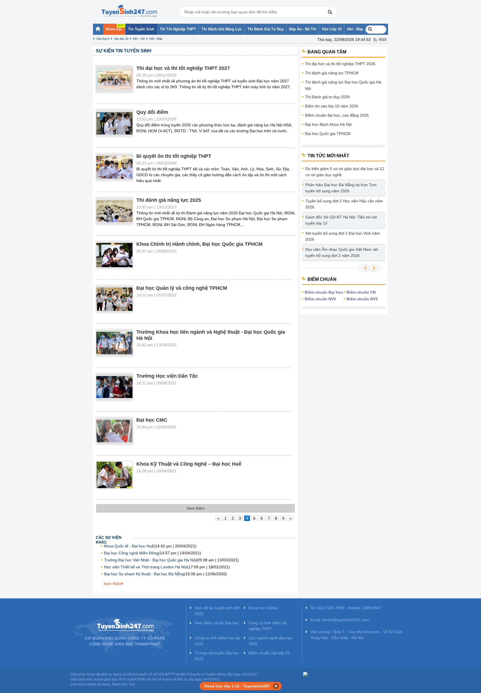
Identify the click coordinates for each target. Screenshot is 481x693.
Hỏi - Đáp (155, 38)
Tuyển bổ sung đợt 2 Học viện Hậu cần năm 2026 (344, 204)
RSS (383, 39)
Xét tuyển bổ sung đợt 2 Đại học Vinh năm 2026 (342, 236)
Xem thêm (113, 583)
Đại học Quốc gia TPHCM (327, 133)
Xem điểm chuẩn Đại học (217, 623)
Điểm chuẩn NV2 (320, 299)
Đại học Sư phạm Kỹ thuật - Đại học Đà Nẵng (144, 574)
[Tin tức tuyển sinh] (129, 11)
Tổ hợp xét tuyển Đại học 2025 (217, 656)
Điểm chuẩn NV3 (362, 299)
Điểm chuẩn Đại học (324, 292)
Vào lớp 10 (121, 38)
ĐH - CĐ (139, 38)
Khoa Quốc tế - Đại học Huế (129, 546)
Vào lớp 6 (102, 38)
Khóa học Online (263, 608)
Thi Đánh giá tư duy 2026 (327, 97)
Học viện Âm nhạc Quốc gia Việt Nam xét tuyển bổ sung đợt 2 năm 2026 (341, 252)
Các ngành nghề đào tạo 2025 (270, 641)
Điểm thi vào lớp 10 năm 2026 (331, 106)
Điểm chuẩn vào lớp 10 (269, 653)
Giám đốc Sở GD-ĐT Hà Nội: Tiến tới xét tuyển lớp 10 (341, 220)
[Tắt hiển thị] (276, 686)
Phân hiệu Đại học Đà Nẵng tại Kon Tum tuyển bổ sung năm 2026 (341, 188)
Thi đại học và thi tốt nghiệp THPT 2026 (340, 64)
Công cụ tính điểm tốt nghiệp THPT (267, 626)
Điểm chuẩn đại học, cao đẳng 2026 (337, 115)
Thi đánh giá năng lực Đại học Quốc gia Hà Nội (343, 85)
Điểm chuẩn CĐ (361, 292)
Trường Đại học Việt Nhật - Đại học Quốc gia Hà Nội (150, 560)
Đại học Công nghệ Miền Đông (131, 553)
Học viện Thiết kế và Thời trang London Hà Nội (145, 567)
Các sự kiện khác (108, 538)
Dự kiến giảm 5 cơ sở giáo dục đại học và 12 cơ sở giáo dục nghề (344, 171)
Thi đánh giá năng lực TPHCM (332, 73)
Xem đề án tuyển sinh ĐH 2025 (217, 611)
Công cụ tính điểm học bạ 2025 (217, 641)
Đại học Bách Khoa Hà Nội (328, 124)
